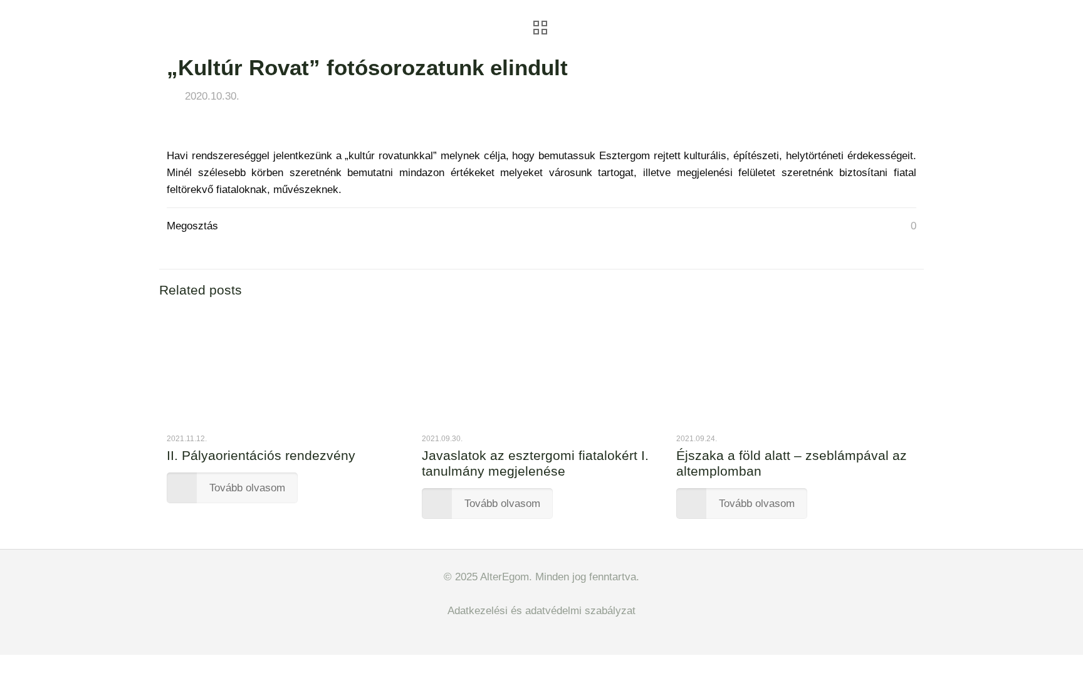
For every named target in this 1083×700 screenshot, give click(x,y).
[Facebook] (533, 634)
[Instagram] (550, 634)
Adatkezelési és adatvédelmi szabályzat (541, 611)
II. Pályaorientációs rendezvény (261, 455)
